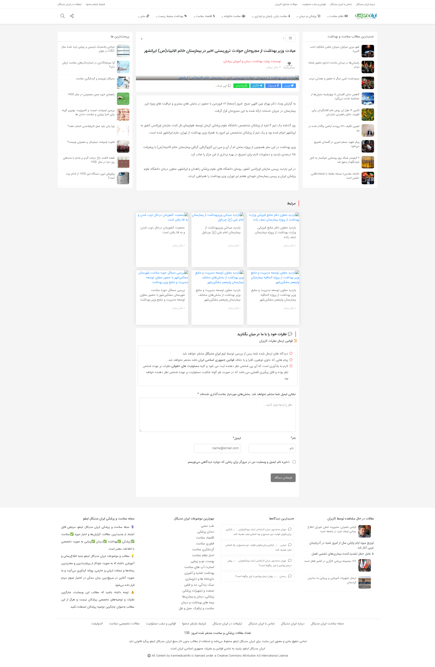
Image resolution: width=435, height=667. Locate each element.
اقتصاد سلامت (205, 537)
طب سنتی (207, 525)
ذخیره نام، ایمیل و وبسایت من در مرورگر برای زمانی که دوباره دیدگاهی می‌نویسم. (238, 461)
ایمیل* (237, 438)
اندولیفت (97, 623)
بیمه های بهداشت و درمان (197, 602)
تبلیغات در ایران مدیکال (227, 623)
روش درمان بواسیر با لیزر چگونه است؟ (254, 576)
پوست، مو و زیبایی (202, 561)
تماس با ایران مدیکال (261, 623)
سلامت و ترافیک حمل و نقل (196, 608)
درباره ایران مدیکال (292, 623)
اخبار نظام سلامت (203, 555)
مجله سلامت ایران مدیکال (327, 623)
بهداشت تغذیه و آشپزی (199, 572)
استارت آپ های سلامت (199, 567)
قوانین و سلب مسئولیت (161, 623)
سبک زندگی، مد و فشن (199, 584)
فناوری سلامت (205, 543)
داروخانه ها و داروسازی (199, 578)
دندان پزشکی (205, 531)
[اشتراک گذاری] (72, 16)
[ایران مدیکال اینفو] (366, 15)
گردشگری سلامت (203, 549)
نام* (293, 438)
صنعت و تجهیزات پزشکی (198, 590)
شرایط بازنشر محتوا (194, 623)
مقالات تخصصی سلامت (124, 623)
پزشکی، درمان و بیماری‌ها (198, 596)
